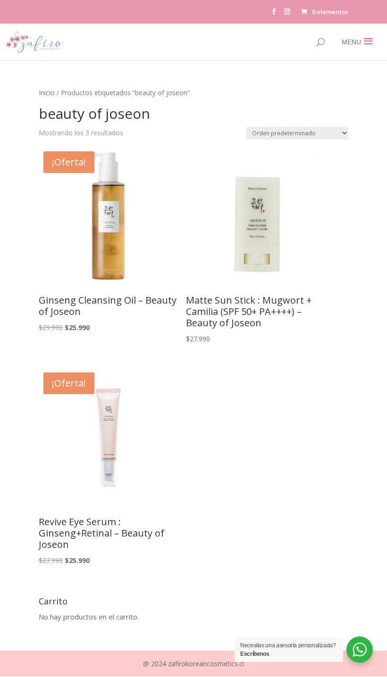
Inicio (47, 92)
